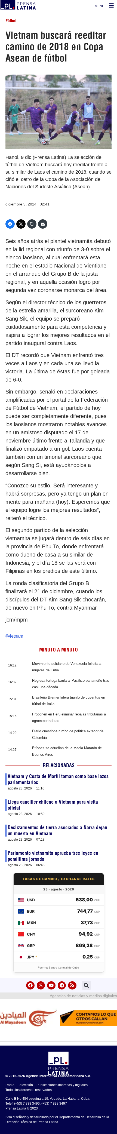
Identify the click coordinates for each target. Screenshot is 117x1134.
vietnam (15, 636)
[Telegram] (62, 985)
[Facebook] (10, 224)
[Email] (42, 224)
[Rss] (72, 985)
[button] (86, 985)
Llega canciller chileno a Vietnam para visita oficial (53, 805)
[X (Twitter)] (21, 224)
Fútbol (10, 20)
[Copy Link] (31, 224)
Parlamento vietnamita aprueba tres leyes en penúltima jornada (53, 856)
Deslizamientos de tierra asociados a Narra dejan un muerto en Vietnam (57, 830)
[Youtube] (51, 985)
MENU (99, 6)
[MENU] (111, 5)
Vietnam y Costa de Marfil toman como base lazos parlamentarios (58, 779)
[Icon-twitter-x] (41, 985)
